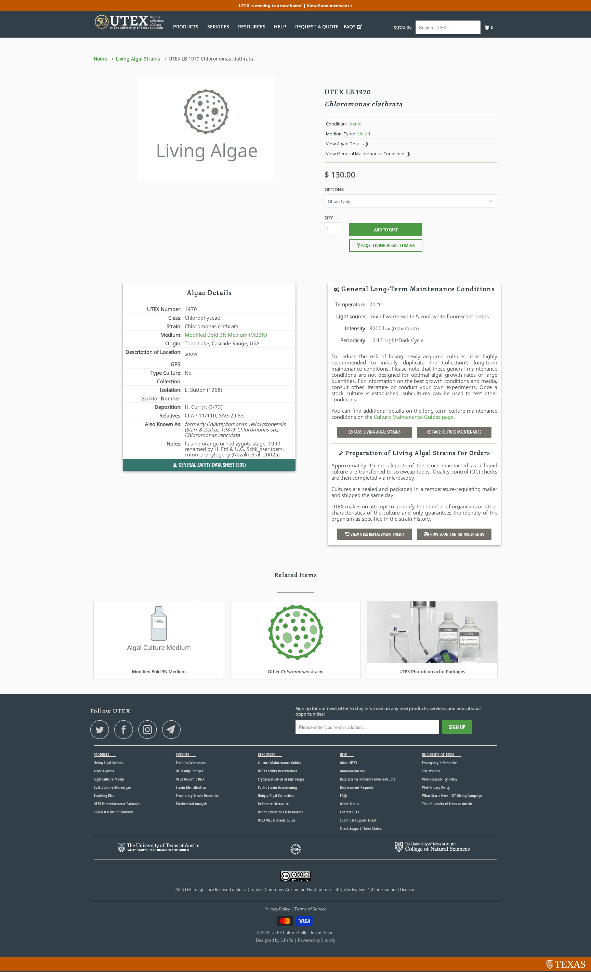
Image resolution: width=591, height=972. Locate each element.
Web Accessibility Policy (439, 779)
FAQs (350, 26)
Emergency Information (440, 762)
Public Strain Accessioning (277, 787)
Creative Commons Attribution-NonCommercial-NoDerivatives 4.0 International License (331, 889)
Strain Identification (191, 787)
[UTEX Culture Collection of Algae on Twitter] (101, 729)
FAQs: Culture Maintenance (456, 432)
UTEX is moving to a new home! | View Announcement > (296, 6)
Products (187, 26)
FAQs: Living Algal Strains (387, 245)
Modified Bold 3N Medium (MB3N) (226, 334)
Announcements (352, 771)
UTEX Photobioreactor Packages (117, 803)
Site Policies (431, 771)
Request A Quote (317, 26)
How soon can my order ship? (457, 534)
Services (219, 26)
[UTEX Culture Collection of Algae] (129, 22)
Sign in (402, 27)
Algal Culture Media (109, 779)
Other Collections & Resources (280, 812)
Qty (329, 217)
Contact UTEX (349, 812)
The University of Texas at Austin (447, 803)
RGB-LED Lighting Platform (113, 812)
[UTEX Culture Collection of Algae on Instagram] (149, 729)
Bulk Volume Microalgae (112, 787)
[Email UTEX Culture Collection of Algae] (173, 729)
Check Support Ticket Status (361, 828)
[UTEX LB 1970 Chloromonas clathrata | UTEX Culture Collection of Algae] (206, 129)
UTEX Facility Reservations (277, 771)
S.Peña (286, 940)
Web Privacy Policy (436, 787)
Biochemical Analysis (191, 803)
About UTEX (348, 762)
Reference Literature (273, 803)
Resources (253, 26)
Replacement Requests (357, 787)
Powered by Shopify (316, 940)
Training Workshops (191, 762)
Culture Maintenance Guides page (414, 416)
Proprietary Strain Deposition (198, 795)
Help (281, 26)
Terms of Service (310, 909)
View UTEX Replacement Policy (377, 534)
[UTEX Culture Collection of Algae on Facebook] (125, 729)
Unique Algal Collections (276, 795)
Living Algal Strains (108, 762)
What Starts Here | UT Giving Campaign (452, 795)
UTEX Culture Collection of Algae (302, 932)
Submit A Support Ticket (358, 820)
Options (334, 189)
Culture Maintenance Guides (279, 762)
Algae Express (104, 771)
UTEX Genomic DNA (190, 779)
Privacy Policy (277, 909)
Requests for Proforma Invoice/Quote (367, 779)
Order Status (349, 803)
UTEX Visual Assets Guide (276, 820)
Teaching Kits (104, 795)
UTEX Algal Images (189, 771)
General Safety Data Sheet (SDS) (211, 464)
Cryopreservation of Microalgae (281, 779)
